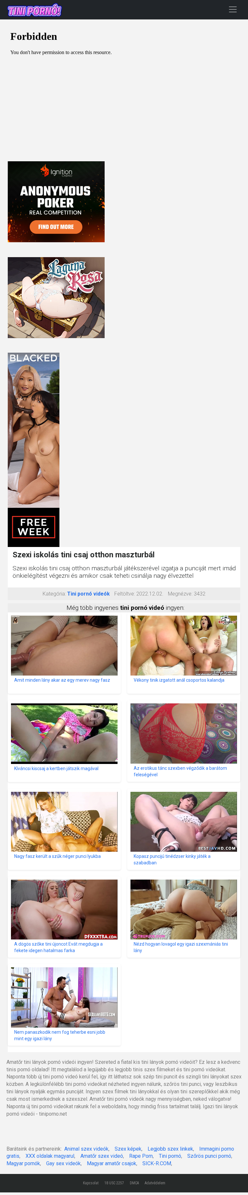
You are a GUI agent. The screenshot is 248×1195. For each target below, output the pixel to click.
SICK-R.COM (156, 1163)
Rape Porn (141, 1156)
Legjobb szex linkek (170, 1149)
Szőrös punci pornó (209, 1156)
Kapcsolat (90, 1183)
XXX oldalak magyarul (50, 1156)
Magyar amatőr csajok (111, 1163)
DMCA (134, 1183)
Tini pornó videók (88, 594)
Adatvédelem (155, 1183)
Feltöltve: (124, 594)
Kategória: (54, 594)
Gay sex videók (63, 1163)
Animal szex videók (86, 1149)
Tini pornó (170, 1156)
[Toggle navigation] (233, 9)
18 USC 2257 (114, 1183)
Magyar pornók (23, 1163)
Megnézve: (180, 594)
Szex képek (128, 1149)
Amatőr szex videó (101, 1156)
